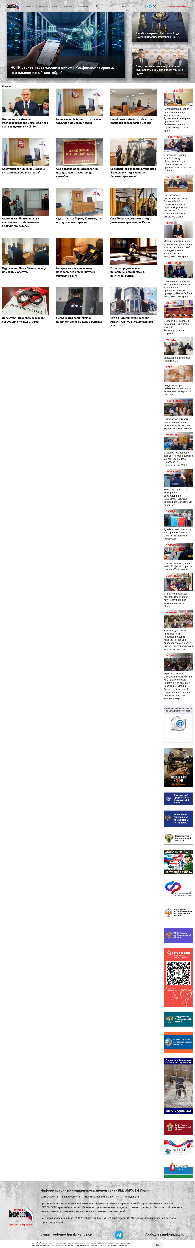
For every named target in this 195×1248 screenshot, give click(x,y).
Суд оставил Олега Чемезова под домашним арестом (24, 270)
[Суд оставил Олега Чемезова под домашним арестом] (25, 251)
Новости (43, 7)
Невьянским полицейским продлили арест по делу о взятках (79, 319)
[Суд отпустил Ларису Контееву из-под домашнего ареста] (79, 202)
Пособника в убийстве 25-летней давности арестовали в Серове (132, 121)
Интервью (68, 7)
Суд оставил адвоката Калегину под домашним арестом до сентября (77, 172)
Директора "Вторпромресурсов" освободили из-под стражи (23, 319)
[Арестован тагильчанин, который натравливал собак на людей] (25, 152)
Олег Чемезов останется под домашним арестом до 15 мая (130, 220)
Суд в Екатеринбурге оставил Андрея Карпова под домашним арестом (131, 321)
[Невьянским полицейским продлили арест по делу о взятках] (79, 301)
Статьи (55, 7)
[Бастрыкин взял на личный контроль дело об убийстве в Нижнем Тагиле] (79, 251)
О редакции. (132, 1196)
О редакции (83, 7)
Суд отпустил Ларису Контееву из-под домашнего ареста (79, 220)
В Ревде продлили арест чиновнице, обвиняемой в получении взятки (127, 271)
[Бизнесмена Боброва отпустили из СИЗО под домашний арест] (79, 102)
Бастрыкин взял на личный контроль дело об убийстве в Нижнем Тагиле (75, 271)
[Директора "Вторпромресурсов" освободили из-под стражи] (25, 301)
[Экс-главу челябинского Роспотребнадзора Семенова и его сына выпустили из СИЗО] (25, 102)
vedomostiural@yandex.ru (72, 1234)
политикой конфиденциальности (111, 1245)
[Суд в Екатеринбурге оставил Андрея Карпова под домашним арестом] (133, 301)
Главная (29, 7)
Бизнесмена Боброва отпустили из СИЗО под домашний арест (79, 121)
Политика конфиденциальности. (103, 1196)
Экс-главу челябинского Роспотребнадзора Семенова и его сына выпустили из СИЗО (25, 122)
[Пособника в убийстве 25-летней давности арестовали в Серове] (133, 102)
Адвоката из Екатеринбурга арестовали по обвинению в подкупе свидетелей (20, 222)
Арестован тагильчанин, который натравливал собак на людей (24, 170)
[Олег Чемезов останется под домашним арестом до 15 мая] (133, 202)
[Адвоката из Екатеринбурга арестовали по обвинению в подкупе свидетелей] (25, 202)
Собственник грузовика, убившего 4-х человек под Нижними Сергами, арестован (133, 172)
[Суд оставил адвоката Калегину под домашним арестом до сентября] (79, 152)
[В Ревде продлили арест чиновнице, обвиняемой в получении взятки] (133, 251)
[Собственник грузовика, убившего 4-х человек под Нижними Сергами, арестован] (133, 152)
